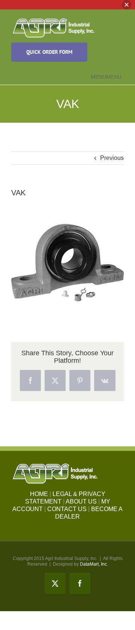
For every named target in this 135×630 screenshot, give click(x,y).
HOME (39, 494)
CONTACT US (67, 509)
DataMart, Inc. (94, 564)
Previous (112, 158)
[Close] (126, 4)
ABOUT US (81, 501)
